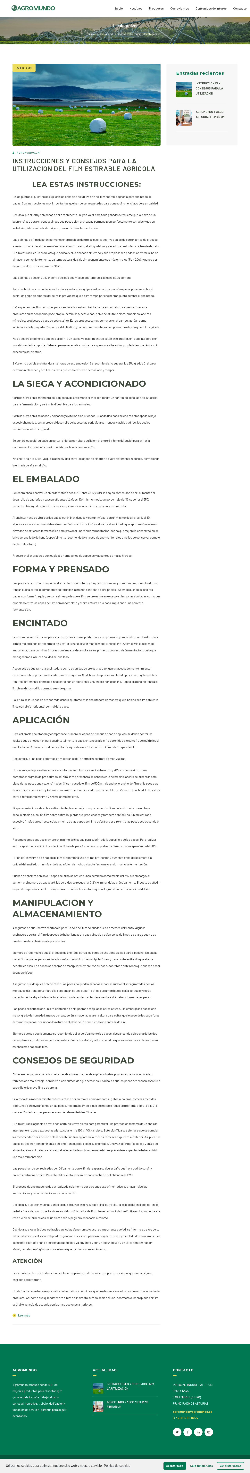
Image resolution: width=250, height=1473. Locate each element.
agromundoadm (28, 152)
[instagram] (208, 1432)
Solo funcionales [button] (201, 1465)
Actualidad (106, 33)
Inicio (92, 33)
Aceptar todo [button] (174, 1465)
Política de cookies (117, 1465)
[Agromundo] (33, 7)
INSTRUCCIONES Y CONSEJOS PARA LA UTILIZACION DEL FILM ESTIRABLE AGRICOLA (83, 165)
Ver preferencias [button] (230, 1465)
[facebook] (187, 1432)
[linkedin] (198, 1432)
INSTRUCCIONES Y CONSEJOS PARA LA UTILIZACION (209, 88)
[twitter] (177, 1432)
